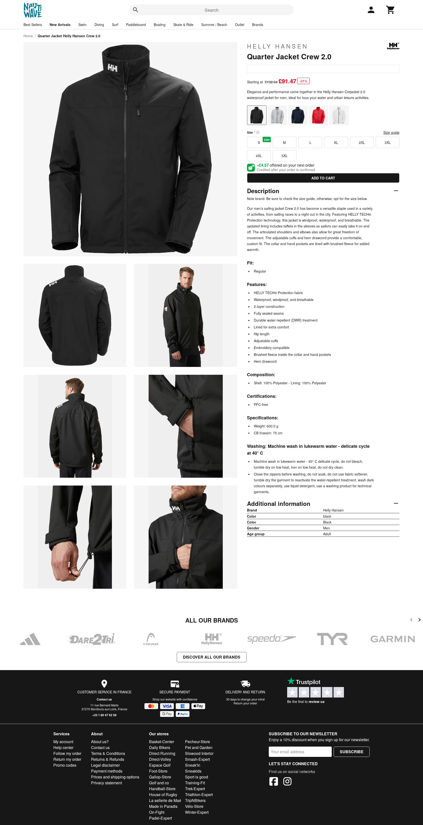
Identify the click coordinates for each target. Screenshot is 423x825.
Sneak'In (192, 765)
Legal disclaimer (105, 765)
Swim (82, 24)
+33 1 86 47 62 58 (104, 715)
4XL (259, 155)
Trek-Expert (195, 788)
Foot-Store (158, 771)
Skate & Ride (183, 24)
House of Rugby (163, 794)
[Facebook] (274, 782)
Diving (99, 24)
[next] (419, 620)
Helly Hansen (277, 46)
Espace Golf (159, 765)
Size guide (391, 132)
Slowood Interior (199, 753)
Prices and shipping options (115, 777)
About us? (100, 741)
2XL (362, 142)
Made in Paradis (163, 806)
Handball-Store (162, 788)
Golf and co (159, 783)
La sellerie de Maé (165, 800)
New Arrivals (60, 24)
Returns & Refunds (107, 759)
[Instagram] (287, 782)
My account (63, 741)
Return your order (245, 703)
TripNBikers (195, 800)
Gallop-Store (160, 777)
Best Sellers (33, 24)
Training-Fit (195, 783)
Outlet (239, 24)
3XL (388, 142)
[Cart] (391, 10)
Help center (63, 747)
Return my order (67, 759)
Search (212, 10)
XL (336, 142)
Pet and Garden (198, 747)
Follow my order (67, 753)
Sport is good (196, 777)
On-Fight (156, 812)
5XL (285, 155)
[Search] (135, 9)
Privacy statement (106, 783)
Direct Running (162, 753)
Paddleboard (136, 24)
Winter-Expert (197, 812)
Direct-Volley (160, 759)
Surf (115, 24)
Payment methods (106, 771)
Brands (257, 24)
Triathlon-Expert (199, 794)
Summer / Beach (214, 24)
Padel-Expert (160, 818)
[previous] (411, 620)
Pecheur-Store (197, 741)
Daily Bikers (159, 747)
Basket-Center (161, 741)
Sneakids (193, 771)
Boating (159, 24)
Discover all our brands (211, 657)
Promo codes (64, 765)
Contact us (104, 699)
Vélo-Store (194, 806)
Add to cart (323, 177)
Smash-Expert (197, 759)
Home (28, 35)
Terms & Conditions (108, 753)
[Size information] (257, 132)
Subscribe (352, 751)
